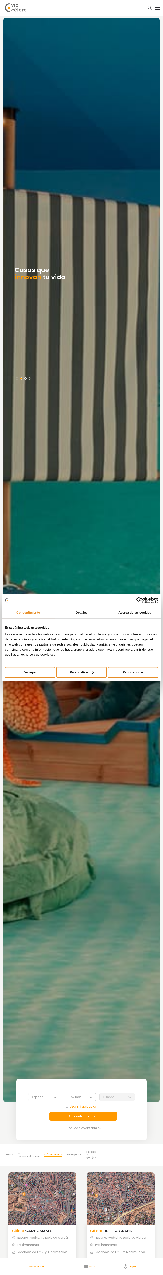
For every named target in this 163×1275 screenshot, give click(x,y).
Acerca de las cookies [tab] (134, 612)
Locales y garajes (91, 1154)
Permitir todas (133, 672)
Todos (10, 1154)
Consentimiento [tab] (28, 612)
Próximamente (53, 1154)
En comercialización (29, 1155)
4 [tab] (30, 378)
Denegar (30, 672)
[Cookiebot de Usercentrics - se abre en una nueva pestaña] (139, 600)
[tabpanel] (81, 560)
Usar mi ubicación (83, 1106)
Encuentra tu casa (83, 1116)
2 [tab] (21, 378)
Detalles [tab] (82, 612)
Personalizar (79, 672)
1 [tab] (17, 378)
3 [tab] (25, 378)
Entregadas (74, 1154)
